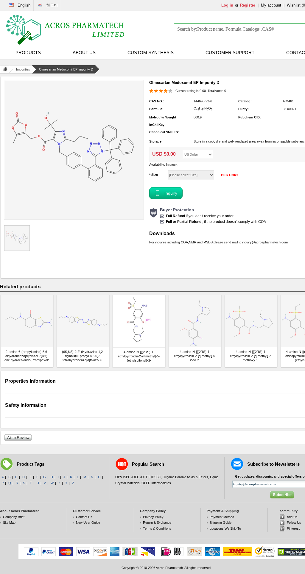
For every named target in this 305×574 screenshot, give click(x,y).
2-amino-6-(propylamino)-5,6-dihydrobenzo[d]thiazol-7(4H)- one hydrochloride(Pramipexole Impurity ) (26, 356)
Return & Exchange (157, 522)
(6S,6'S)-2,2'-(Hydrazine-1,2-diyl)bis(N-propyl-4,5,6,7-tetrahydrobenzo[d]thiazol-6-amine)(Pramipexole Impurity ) (83, 356)
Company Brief (13, 517)
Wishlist (294, 5)
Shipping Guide (220, 522)
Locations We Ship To (225, 528)
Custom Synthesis (150, 52)
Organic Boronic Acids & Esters (185, 477)
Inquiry (170, 193)
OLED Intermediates (156, 483)
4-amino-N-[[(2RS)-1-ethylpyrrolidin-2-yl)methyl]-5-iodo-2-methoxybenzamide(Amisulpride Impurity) (195, 356)
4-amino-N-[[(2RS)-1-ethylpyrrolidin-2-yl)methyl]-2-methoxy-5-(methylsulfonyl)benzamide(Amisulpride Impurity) (251, 356)
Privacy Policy (153, 517)
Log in (227, 5)
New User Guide (88, 522)
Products (28, 52)
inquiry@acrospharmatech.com (265, 242)
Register (247, 5)
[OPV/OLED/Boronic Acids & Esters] (65, 30)
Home (6, 69)
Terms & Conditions (157, 528)
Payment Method (222, 517)
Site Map (9, 522)
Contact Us (84, 517)
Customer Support (230, 52)
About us (84, 52)
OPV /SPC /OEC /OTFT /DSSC (138, 477)
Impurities (23, 69)
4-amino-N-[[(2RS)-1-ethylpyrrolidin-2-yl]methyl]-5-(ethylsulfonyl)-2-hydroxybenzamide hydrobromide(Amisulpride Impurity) (139, 356)
